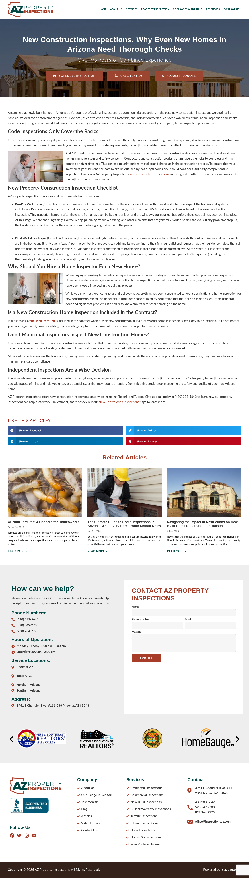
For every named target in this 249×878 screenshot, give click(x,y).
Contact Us (231, 9)
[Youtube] (34, 835)
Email (188, 619)
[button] (65, 430)
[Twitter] (19, 835)
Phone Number (140, 619)
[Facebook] (12, 835)
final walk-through (42, 320)
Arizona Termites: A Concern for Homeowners (43, 522)
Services (131, 9)
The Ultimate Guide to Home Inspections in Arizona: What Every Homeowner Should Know (124, 524)
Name (135, 607)
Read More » (17, 551)
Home (102, 9)
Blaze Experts (231, 869)
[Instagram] (26, 835)
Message (136, 632)
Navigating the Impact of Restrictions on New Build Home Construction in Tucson (202, 524)
